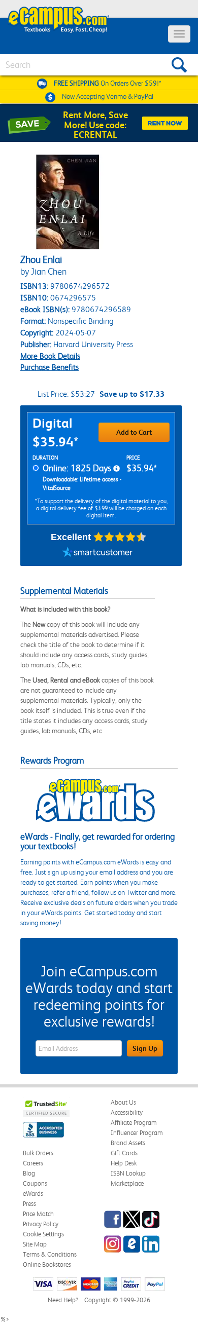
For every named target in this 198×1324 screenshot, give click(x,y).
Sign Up (145, 1048)
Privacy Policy (40, 1224)
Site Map (35, 1244)
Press (29, 1203)
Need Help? (63, 1300)
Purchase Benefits (49, 367)
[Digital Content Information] (116, 468)
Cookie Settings (43, 1234)
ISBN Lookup (128, 1173)
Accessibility (127, 1112)
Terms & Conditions (50, 1254)
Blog (29, 1173)
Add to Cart (134, 432)
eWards (33, 1193)
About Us (123, 1102)
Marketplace (127, 1183)
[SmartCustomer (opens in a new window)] (97, 553)
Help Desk (124, 1163)
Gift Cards (124, 1153)
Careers (33, 1163)
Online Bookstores (47, 1264)
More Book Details (50, 356)
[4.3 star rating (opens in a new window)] (120, 537)
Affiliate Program (134, 1122)
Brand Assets (128, 1143)
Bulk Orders (38, 1153)
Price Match (38, 1214)
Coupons (35, 1183)
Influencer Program (137, 1133)
